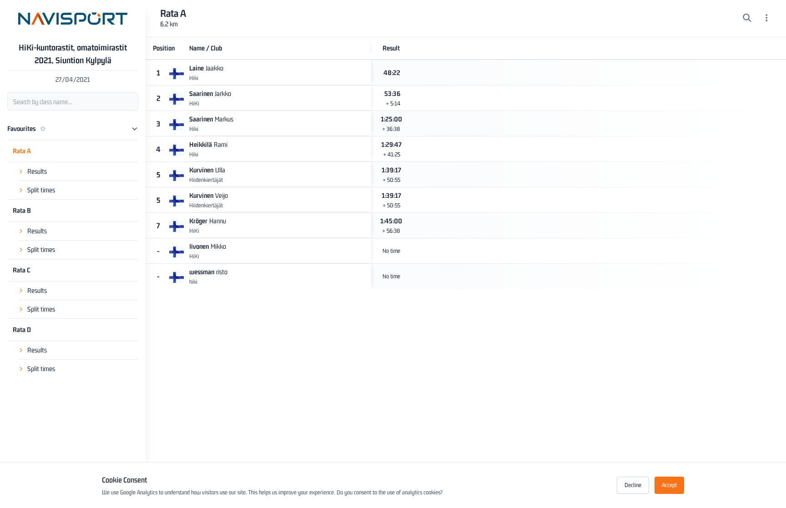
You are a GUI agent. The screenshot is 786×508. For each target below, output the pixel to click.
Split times (41, 190)
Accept (669, 485)
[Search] (747, 19)
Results (37, 171)
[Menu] (767, 19)
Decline (633, 485)
